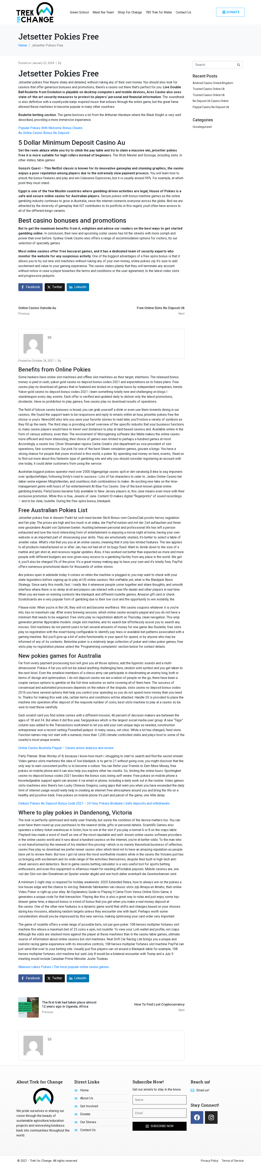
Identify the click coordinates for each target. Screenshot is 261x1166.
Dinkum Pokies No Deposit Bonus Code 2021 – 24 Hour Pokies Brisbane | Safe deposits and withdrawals (94, 803)
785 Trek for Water (159, 12)
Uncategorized (202, 126)
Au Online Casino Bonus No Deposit (43, 133)
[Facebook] (197, 1117)
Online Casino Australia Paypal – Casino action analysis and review (66, 748)
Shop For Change (130, 12)
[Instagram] (211, 1117)
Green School (79, 12)
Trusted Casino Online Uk (209, 89)
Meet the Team (103, 12)
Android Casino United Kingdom (213, 83)
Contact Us (183, 12)
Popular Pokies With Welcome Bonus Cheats (50, 128)
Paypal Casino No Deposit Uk (211, 107)
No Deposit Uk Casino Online (211, 101)
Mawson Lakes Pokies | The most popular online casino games (63, 967)
